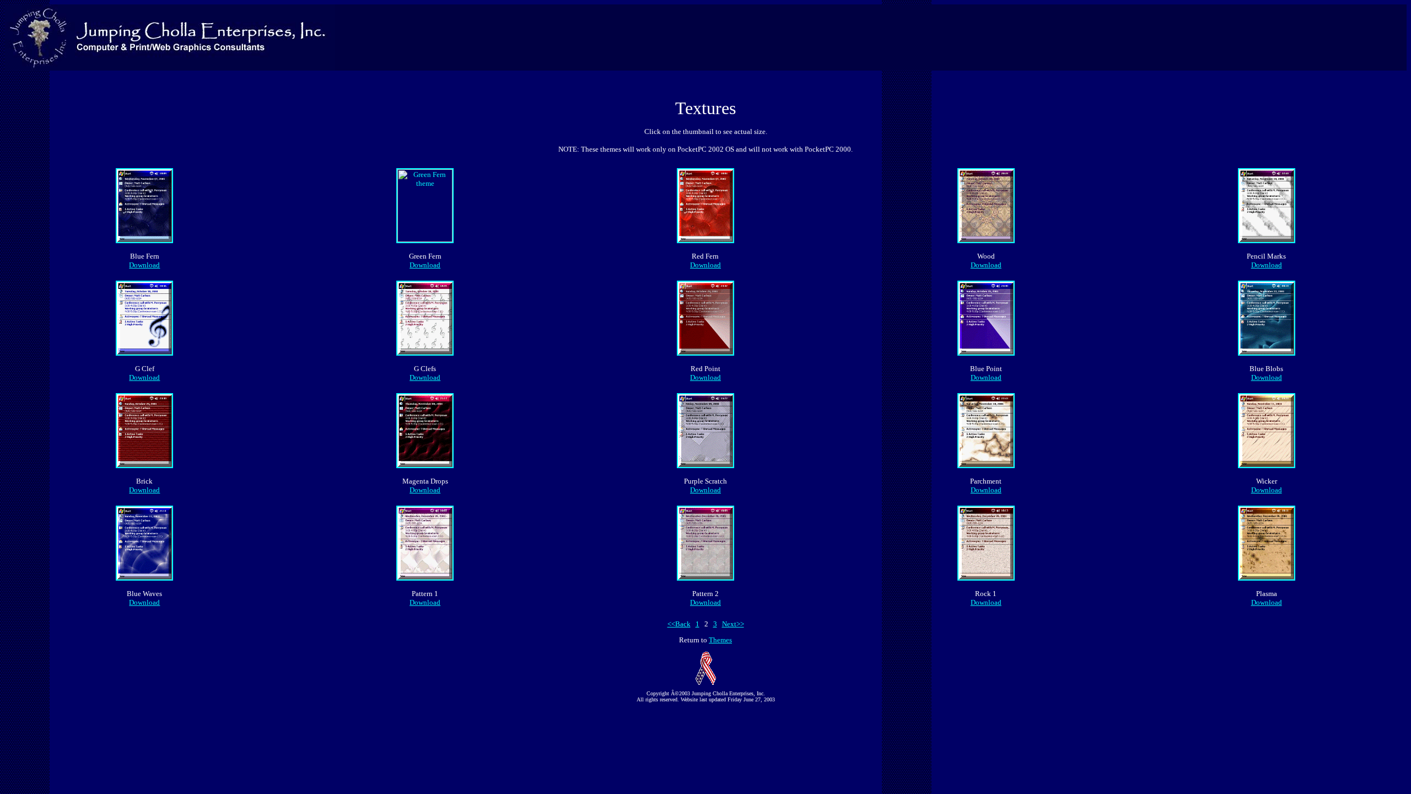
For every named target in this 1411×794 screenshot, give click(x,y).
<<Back (679, 624)
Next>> (733, 624)
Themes (720, 640)
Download (144, 265)
